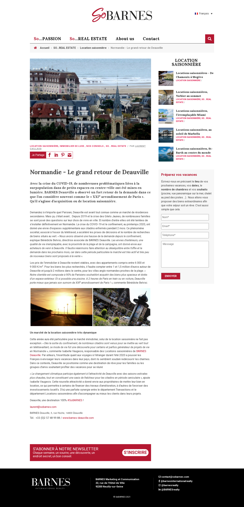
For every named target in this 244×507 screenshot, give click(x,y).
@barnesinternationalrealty (176, 481)
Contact (151, 38)
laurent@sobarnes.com (43, 406)
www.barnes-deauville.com (78, 417)
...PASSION (47, 38)
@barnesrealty (169, 485)
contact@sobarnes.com (175, 476)
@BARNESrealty (170, 489)
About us (125, 38)
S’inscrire (135, 452)
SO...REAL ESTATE (116, 146)
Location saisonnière (44, 146)
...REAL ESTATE (88, 38)
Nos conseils (95, 146)
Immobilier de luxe (72, 146)
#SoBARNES (74, 400)
